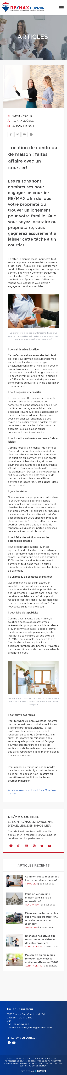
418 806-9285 (21, 1024)
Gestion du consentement (33, 1066)
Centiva (40, 1071)
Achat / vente (21, 116)
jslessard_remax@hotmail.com (34, 1028)
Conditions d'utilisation (49, 1063)
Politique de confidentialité (19, 1063)
